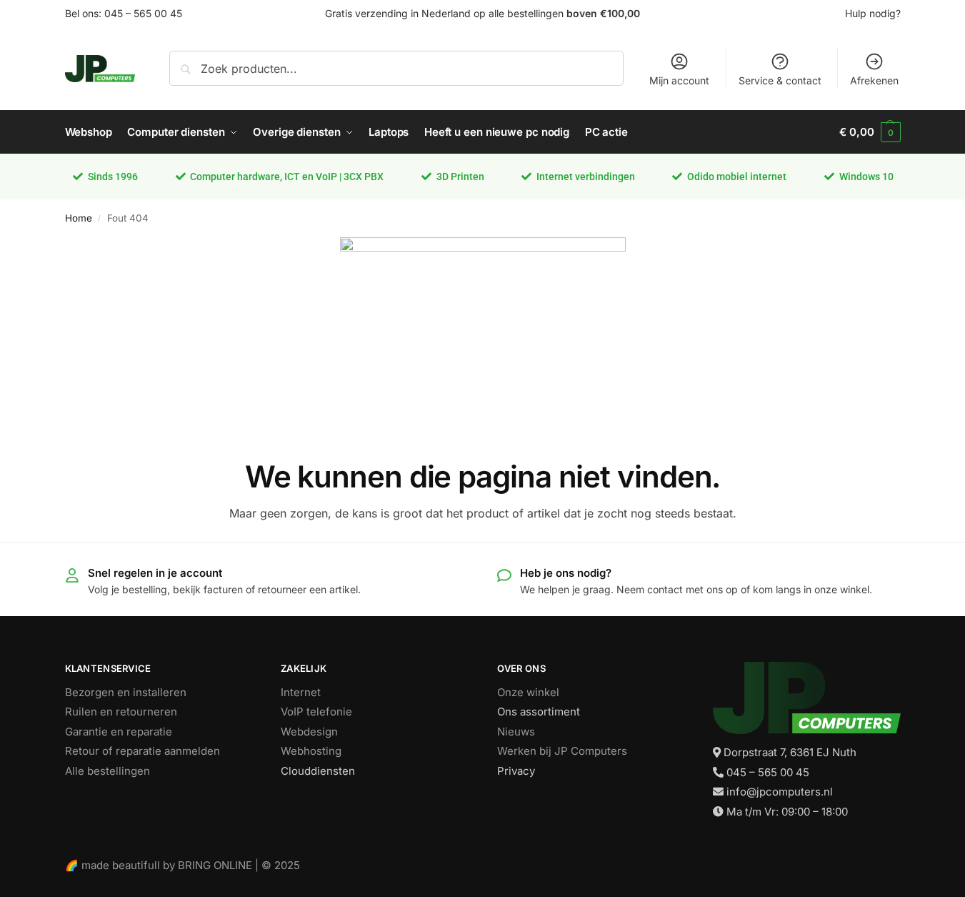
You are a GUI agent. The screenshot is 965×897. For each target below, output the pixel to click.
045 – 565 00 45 (143, 13)
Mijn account (679, 80)
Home (78, 218)
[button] (869, 132)
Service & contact (780, 80)
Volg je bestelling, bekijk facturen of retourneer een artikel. (224, 589)
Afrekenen (874, 80)
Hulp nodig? (873, 13)
